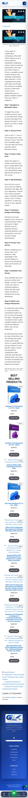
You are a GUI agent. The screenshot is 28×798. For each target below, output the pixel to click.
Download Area (14, 752)
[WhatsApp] (14, 792)
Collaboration (8, 674)
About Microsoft (9, 672)
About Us (14, 772)
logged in (13, 697)
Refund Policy (14, 757)
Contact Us (14, 774)
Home (14, 769)
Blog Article (14, 749)
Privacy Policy (14, 754)
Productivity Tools (12, 677)
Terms (14, 760)
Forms (15, 674)
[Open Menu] (24, 3)
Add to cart (14, 418)
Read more (14, 631)
